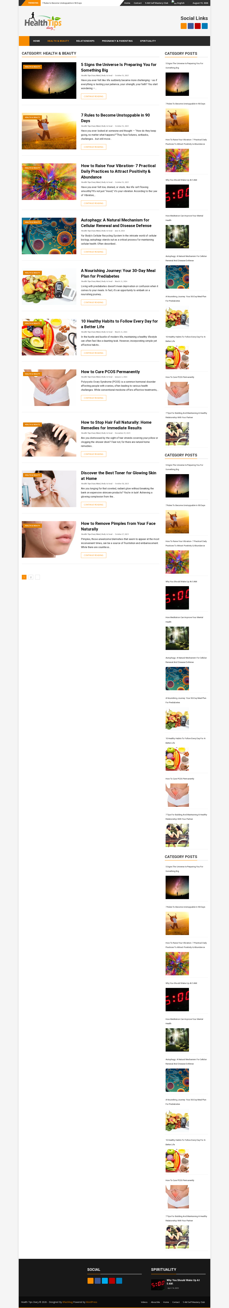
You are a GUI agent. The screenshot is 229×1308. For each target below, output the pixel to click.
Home (127, 3)
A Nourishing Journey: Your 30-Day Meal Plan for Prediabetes (186, 298)
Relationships (85, 40)
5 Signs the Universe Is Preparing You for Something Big (184, 65)
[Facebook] (191, 26)
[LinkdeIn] (205, 26)
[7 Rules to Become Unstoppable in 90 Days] (177, 120)
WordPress (91, 1302)
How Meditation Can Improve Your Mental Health (184, 218)
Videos (144, 1302)
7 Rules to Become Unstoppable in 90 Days (185, 104)
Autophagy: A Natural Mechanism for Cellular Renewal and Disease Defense (186, 258)
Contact (138, 3)
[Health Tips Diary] (24, 41)
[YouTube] (198, 26)
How (44, 3)
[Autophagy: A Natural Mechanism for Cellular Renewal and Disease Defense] (177, 277)
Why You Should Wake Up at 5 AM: (182, 180)
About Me (155, 1302)
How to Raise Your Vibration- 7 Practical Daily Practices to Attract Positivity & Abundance (118, 171)
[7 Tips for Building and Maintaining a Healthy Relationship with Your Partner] (177, 433)
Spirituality (148, 40)
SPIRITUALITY (163, 1269)
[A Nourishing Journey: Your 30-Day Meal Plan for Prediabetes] (177, 317)
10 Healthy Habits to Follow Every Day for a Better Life (185, 339)
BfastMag (67, 1302)
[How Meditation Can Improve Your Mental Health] (177, 236)
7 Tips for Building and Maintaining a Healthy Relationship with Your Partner (186, 415)
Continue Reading (93, 96)
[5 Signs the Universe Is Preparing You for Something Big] (177, 84)
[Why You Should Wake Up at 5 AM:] (177, 196)
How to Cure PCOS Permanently (110, 371)
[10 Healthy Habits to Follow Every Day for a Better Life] (177, 357)
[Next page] (37, 577)
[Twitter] (105, 1281)
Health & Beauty (58, 40)
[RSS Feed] (184, 26)
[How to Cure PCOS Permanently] (177, 393)
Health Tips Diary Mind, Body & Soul (96, 75)
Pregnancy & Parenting (117, 40)
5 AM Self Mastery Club (156, 3)
